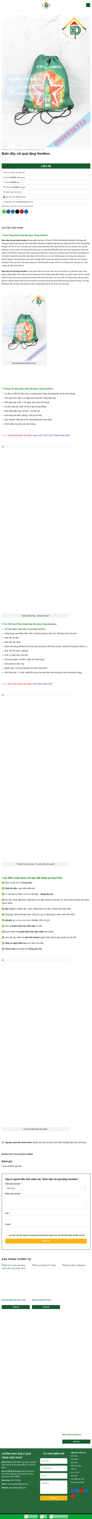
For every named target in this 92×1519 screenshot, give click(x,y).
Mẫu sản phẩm (76, 1466)
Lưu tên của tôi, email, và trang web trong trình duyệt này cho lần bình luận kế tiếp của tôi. (47, 1235)
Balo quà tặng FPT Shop (41, 1300)
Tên (7, 1213)
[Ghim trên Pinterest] (22, 212)
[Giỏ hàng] (88, 5)
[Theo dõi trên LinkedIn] (86, 1491)
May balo (74, 1475)
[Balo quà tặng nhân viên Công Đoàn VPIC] (16, 1280)
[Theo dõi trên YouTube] (73, 1496)
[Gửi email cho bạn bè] (17, 212)
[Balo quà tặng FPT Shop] (46, 1280)
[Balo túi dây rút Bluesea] (76, 1348)
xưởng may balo (22, 920)
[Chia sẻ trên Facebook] (8, 212)
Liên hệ (73, 1469)
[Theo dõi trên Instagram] (77, 1491)
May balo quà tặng (77, 1482)
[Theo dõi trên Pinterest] (82, 1491)
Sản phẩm (74, 1459)
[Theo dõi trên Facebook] (73, 1491)
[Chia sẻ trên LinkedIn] (26, 212)
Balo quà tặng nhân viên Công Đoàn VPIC (13, 1300)
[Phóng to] (4, 144)
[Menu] (3, 5)
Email (8, 1224)
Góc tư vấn (75, 1472)
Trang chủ (7, 150)
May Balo (18, 150)
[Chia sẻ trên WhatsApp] (4, 212)
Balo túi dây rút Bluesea (71, 1434)
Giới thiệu (74, 1456)
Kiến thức (74, 1462)
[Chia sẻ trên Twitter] (13, 212)
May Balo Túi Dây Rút (35, 150)
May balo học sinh (77, 1479)
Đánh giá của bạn (13, 1184)
